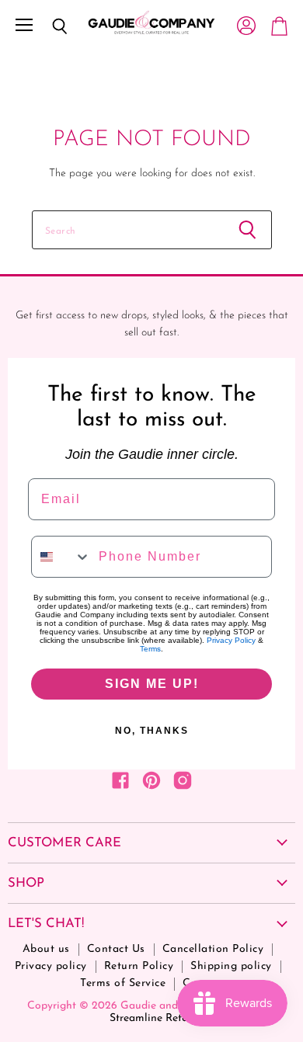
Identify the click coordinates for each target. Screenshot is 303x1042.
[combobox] (61, 557)
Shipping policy (231, 966)
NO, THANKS (152, 730)
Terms (150, 648)
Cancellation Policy (213, 949)
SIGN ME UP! (152, 683)
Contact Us (116, 949)
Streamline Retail (152, 1018)
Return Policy (139, 966)
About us (46, 949)
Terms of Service (122, 983)
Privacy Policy (231, 640)
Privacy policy (51, 966)
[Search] (48, 26)
